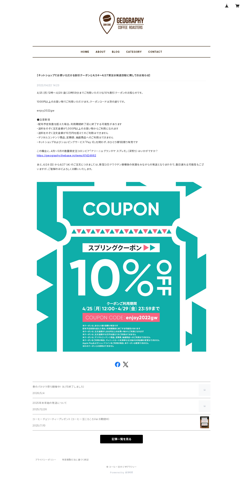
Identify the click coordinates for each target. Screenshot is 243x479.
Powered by (117, 472)
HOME (85, 51)
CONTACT (155, 51)
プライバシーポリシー (45, 459)
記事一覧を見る (121, 439)
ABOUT (100, 51)
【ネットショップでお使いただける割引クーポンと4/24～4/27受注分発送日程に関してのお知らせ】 (93, 75)
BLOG (116, 51)
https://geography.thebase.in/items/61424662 (66, 155)
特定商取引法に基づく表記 (75, 459)
